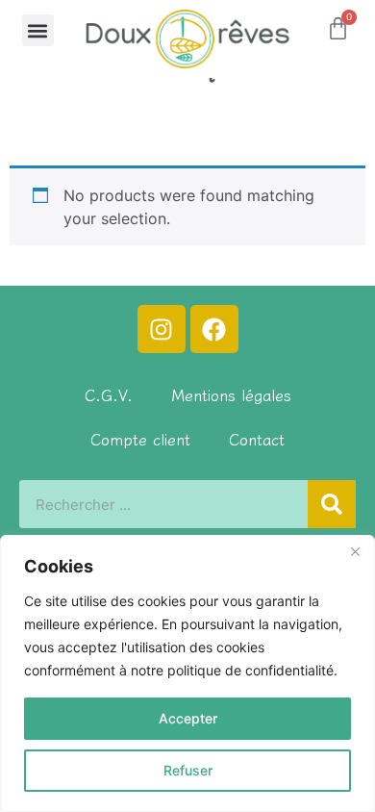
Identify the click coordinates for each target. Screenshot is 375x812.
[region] (187, 673)
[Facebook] (214, 329)
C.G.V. (109, 394)
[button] (38, 30)
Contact (257, 438)
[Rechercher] (332, 504)
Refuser (187, 770)
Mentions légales (231, 394)
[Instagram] (162, 329)
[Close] (354, 551)
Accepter (188, 718)
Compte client (140, 438)
